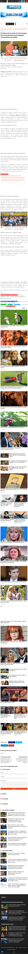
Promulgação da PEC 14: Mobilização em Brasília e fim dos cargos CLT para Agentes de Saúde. (17, 833)
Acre (6, 28)
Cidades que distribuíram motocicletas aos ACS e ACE (13, 179)
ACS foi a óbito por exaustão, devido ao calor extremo (13, 177)
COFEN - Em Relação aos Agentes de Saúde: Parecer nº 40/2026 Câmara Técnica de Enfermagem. (17, 885)
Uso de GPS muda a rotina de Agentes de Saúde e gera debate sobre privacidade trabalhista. (17, 839)
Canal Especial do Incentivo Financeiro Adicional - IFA (12, 180)
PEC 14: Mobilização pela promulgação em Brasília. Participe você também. (17, 844)
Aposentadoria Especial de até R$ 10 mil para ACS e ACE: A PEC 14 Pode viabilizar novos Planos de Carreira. (17, 814)
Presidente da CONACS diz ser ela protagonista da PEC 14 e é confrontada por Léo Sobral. (16, 820)
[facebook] (19, 1)
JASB (7, 66)
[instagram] (24, 1)
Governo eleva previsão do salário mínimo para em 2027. (16, 854)
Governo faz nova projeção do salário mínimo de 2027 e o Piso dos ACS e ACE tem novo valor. (17, 861)
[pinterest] (26, 1)
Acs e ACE (10, 28)
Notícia (15, 28)
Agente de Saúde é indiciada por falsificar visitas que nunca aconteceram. (16, 873)
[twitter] (22, 1)
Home (2, 24)
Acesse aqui (20, 295)
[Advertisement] (14, 93)
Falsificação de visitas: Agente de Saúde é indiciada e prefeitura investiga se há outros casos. (16, 867)
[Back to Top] (14, 952)
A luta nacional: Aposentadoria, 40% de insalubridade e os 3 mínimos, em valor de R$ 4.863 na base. (17, 879)
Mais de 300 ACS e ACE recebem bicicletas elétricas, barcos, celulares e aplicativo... (17, 826)
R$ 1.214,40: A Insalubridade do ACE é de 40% (11, 175)
